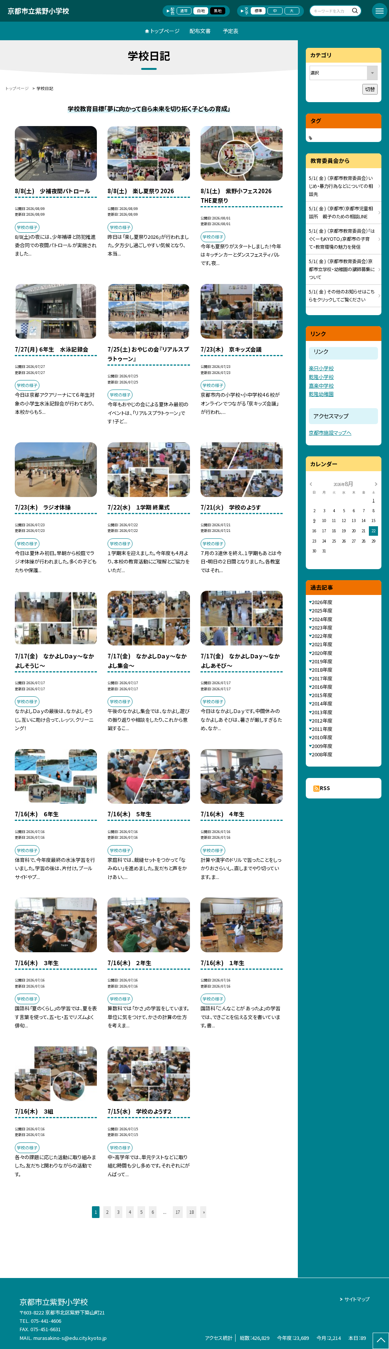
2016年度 (322, 686)
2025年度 (322, 610)
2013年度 (322, 712)
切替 (370, 89)
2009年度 (322, 745)
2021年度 (322, 644)
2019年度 (322, 661)
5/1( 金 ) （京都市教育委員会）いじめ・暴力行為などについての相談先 (341, 186)
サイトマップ (357, 1299)
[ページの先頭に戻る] (381, 1341)
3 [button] (118, 1212)
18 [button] (191, 1212)
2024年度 (322, 619)
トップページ (165, 31)
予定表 (231, 31)
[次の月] (376, 483)
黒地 (217, 10)
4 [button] (130, 1212)
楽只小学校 (321, 368)
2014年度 (322, 703)
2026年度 (322, 602)
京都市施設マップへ (330, 432)
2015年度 (322, 695)
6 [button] (153, 1212)
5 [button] (141, 1212)
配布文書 (200, 31)
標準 (258, 10)
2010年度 (322, 737)
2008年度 (322, 754)
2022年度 (322, 635)
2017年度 (322, 678)
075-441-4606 (46, 1320)
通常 (184, 10)
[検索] (355, 11)
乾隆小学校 (321, 376)
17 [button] (178, 1212)
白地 (201, 10)
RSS (325, 788)
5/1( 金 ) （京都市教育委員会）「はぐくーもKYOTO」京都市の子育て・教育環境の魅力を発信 (342, 238)
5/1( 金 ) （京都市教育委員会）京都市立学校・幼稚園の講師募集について (342, 269)
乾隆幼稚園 (321, 394)
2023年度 (322, 627)
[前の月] (311, 483)
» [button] (204, 1212)
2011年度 (322, 728)
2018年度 (322, 669)
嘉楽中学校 (321, 385)
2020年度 (322, 652)
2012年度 (322, 720)
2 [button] (107, 1212)
